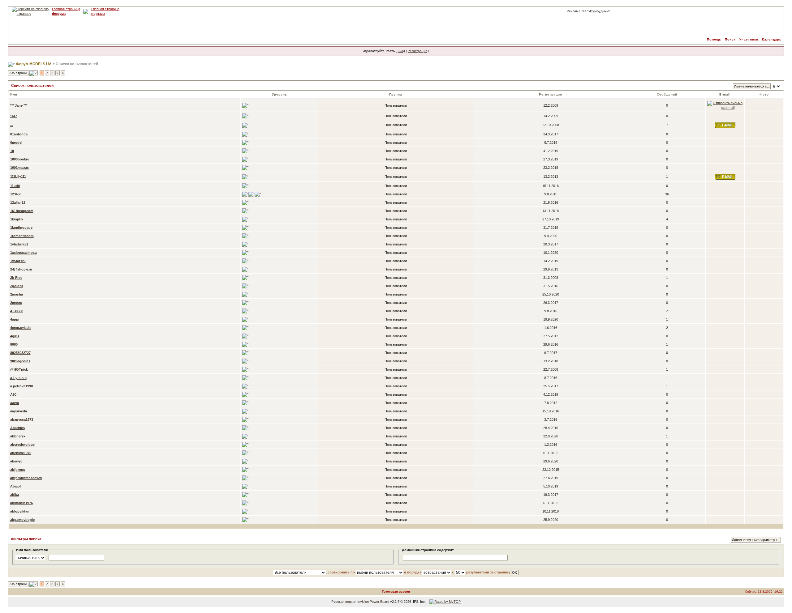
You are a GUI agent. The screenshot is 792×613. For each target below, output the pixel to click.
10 (12, 151)
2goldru (16, 286)
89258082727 (20, 353)
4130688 (16, 311)
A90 (13, 394)
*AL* (13, 116)
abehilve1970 (20, 453)
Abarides (17, 428)
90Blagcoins (20, 361)
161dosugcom (21, 211)
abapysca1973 (21, 419)
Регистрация (417, 51)
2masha (16, 294)
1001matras (19, 167)
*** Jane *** (18, 105)
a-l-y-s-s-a (18, 378)
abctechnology (22, 444)
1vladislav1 (19, 244)
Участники (748, 39)
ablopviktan (19, 511)
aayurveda (18, 411)
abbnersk (17, 436)
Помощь (714, 39)
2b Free (16, 277)
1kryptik (16, 219)
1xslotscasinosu (23, 252)
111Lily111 (18, 176)
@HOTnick (19, 369)
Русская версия (343, 601)
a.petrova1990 (21, 386)
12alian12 (17, 202)
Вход (401, 51)
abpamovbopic (22, 519)
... (11, 125)
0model (16, 142)
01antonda (19, 134)
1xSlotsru (18, 261)
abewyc (16, 461)
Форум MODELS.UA (34, 64)
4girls (14, 336)
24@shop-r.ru (21, 269)
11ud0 (15, 186)
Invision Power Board (373, 601)
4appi (14, 319)
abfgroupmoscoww (26, 478)
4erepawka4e (20, 328)
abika (14, 494)
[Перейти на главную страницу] (30, 9)
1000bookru (19, 159)
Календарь (771, 39)
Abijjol (15, 486)
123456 (15, 194)
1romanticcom (22, 236)
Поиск (730, 39)
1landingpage (21, 227)
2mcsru (16, 302)
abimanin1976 (21, 503)
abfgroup (17, 469)
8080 (14, 344)
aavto (14, 403)
